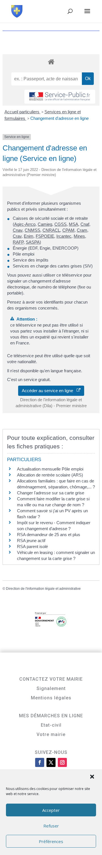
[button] (92, 777)
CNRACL (51, 230)
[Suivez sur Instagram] (62, 762)
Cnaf (84, 224)
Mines (79, 236)
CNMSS (32, 230)
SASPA (33, 242)
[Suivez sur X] (51, 762)
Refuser (51, 826)
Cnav (17, 230)
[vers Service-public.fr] (59, 97)
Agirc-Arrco (24, 224)
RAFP (18, 242)
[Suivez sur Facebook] (39, 762)
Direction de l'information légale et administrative (43, 589)
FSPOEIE (45, 236)
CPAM (68, 230)
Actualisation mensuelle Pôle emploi (50, 469)
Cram (82, 230)
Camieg (45, 224)
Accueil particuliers (23, 111)
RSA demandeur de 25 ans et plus (48, 534)
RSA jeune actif (31, 540)
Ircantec (63, 236)
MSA (73, 224)
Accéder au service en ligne (49, 390)
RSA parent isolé (32, 546)
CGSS (60, 224)
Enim (28, 236)
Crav (17, 236)
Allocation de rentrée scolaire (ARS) (50, 475)
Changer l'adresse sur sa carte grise (50, 492)
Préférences (51, 841)
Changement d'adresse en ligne (59, 118)
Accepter (51, 810)
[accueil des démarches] (51, 61)
